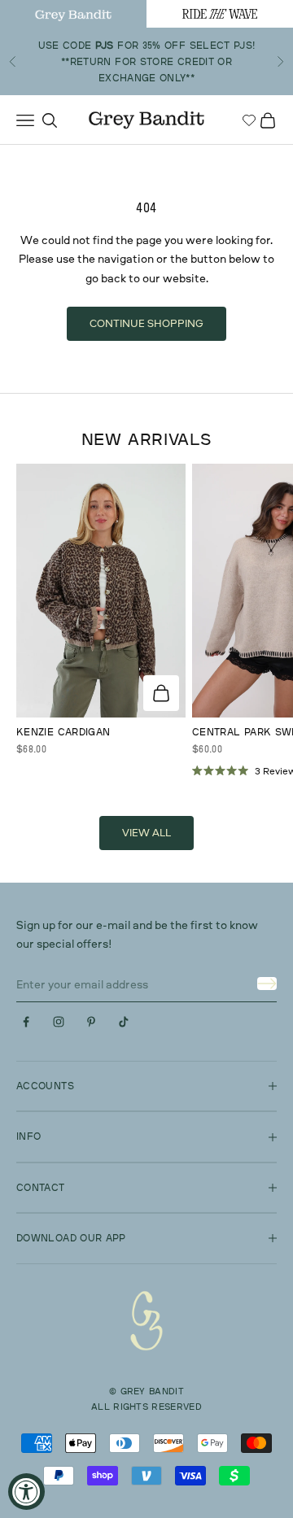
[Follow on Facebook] (26, 1021)
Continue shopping (146, 323)
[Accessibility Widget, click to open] (26, 1491)
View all (146, 832)
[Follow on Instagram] (58, 1021)
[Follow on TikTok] (123, 1021)
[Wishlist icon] (249, 120)
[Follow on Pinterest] (91, 1021)
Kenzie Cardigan (63, 732)
